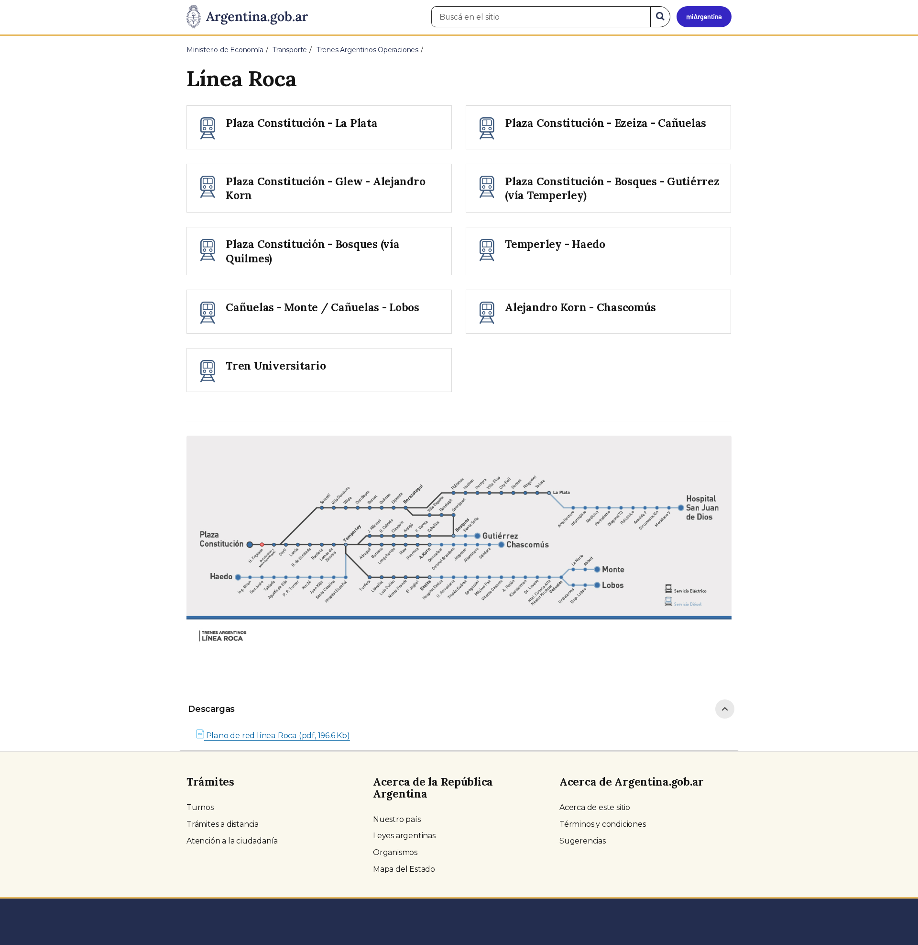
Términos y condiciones (602, 824)
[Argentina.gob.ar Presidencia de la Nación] (247, 17)
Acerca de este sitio (594, 807)
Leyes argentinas (404, 835)
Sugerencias (582, 840)
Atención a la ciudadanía (232, 840)
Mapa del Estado (404, 869)
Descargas (211, 709)
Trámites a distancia (222, 824)
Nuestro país (397, 819)
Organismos (395, 852)
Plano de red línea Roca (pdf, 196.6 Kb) (277, 735)
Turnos (200, 807)
